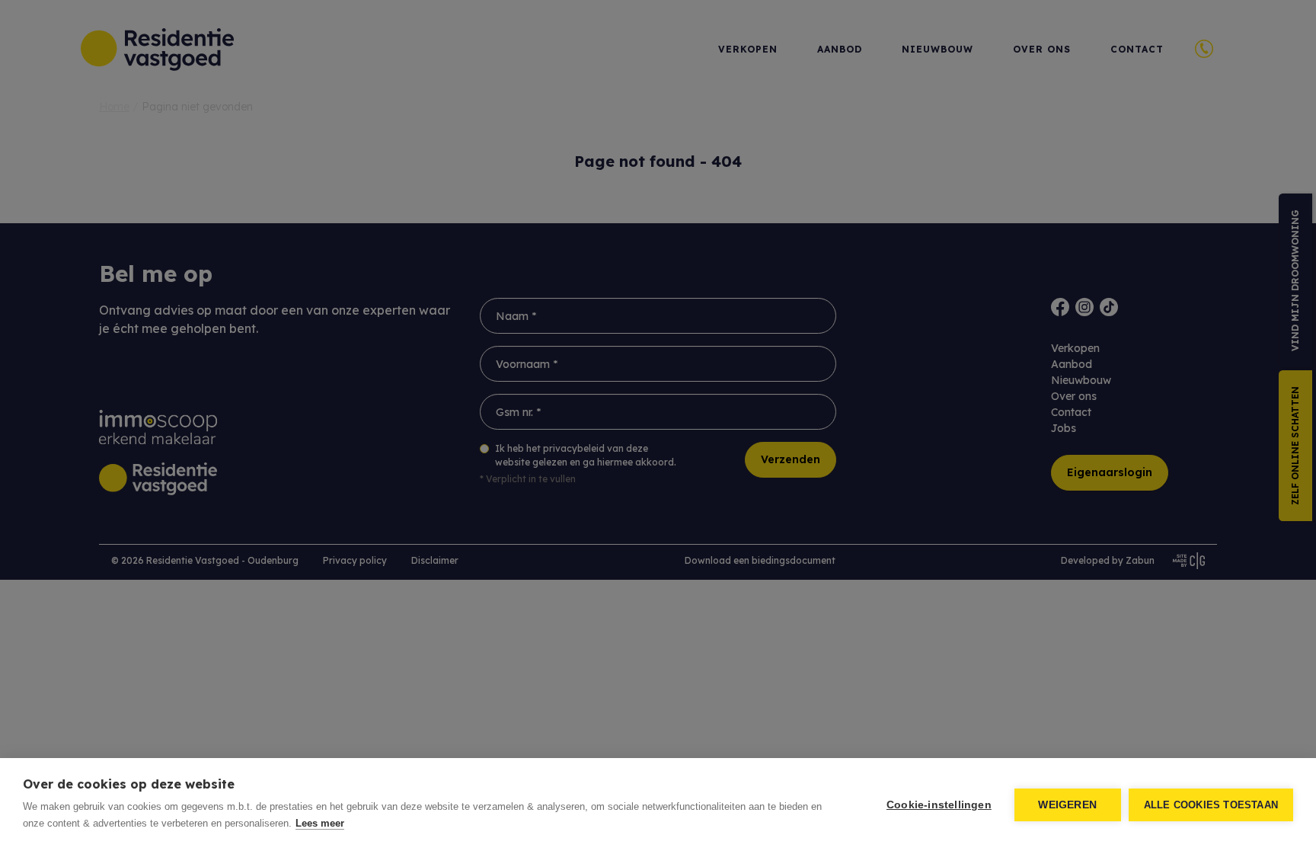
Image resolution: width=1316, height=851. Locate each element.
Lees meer (319, 823)
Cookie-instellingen (939, 805)
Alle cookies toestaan (1211, 805)
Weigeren (1067, 805)
